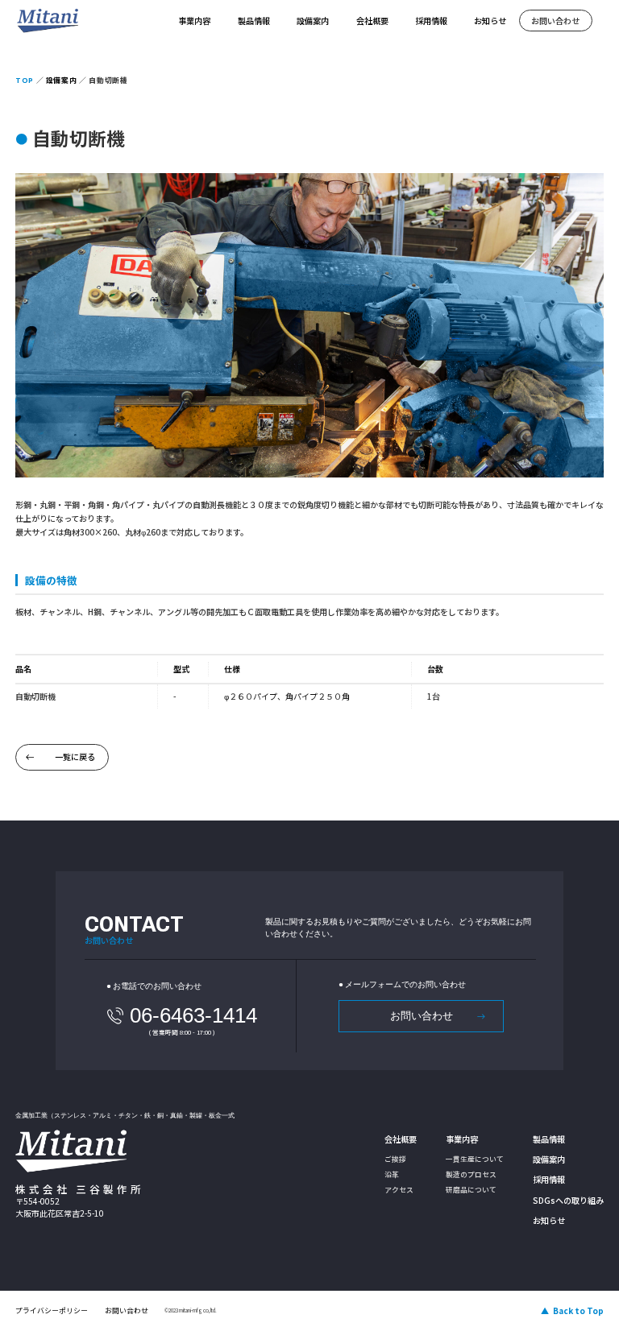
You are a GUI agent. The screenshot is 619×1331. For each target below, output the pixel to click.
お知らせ (490, 20)
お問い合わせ (555, 20)
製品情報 (254, 20)
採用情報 (431, 20)
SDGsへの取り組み (568, 1200)
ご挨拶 (395, 1159)
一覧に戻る (75, 756)
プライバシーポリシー (51, 1310)
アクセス (398, 1189)
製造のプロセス (471, 1174)
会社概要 (372, 20)
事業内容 (194, 20)
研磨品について (471, 1189)
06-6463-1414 (193, 1015)
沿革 (391, 1174)
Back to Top (578, 1310)
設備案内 (313, 20)
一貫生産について (475, 1159)
